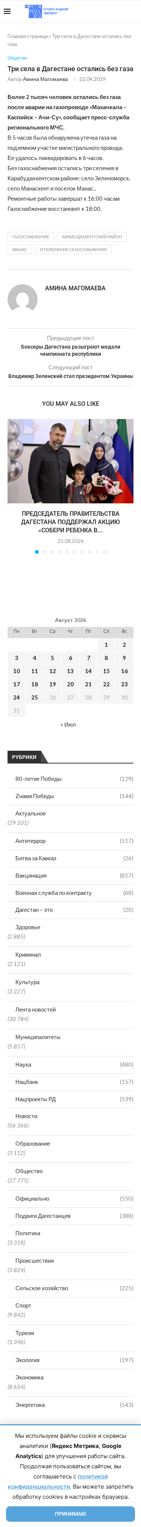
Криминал (28, 954)
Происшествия (34, 1260)
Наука (74, 1064)
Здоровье (27, 927)
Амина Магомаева (45, 79)
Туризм (24, 1332)
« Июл (68, 724)
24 (16, 697)
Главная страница (28, 36)
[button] (14, 486)
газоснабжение (30, 236)
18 (34, 684)
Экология (74, 1359)
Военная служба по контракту (74, 892)
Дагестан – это (74, 909)
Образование (32, 1143)
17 (16, 684)
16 (124, 670)
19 (52, 684)
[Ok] (122, 11)
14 (88, 670)
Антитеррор (74, 840)
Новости (26, 1115)
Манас (19, 249)
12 (52, 670)
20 (70, 684)
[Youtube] (98, 11)
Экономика (29, 1377)
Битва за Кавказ (74, 858)
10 (16, 670)
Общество (28, 1170)
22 (106, 684)
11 (34, 670)
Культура (27, 981)
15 (106, 670)
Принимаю (70, 1514)
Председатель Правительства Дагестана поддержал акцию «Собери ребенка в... (70, 522)
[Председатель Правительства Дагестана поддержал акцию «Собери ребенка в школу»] (70, 461)
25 (34, 697)
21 (88, 684)
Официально (74, 1198)
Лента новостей (35, 1009)
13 (70, 670)
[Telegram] (114, 11)
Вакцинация (74, 875)
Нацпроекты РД (74, 1099)
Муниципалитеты (38, 1036)
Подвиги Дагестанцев (74, 1215)
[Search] (133, 11)
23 (124, 684)
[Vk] (106, 11)
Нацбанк (74, 1081)
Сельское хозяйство (74, 1288)
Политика (27, 1233)
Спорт (23, 1305)
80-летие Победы (74, 778)
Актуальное (30, 813)
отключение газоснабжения (73, 249)
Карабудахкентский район (92, 236)
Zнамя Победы (74, 795)
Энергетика (74, 1404)
